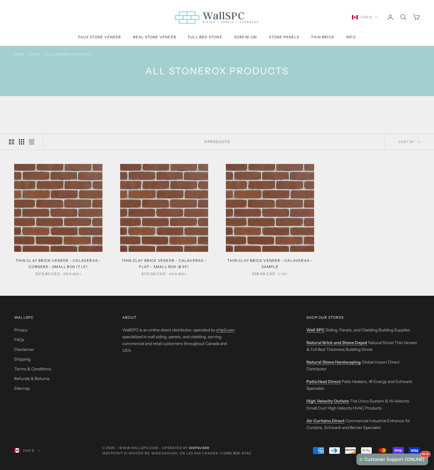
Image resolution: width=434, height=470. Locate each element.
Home (19, 54)
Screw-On (245, 37)
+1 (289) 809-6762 (235, 453)
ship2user (225, 330)
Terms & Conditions (32, 369)
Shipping (22, 359)
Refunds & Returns (32, 378)
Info (351, 37)
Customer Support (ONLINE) (396, 457)
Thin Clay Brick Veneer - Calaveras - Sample (269, 263)
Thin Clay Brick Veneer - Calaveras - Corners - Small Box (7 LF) (58, 263)
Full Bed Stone (205, 37)
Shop (35, 54)
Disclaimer (24, 349)
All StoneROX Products (68, 54)
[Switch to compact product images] (31, 142)
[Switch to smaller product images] (21, 142)
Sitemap (22, 388)
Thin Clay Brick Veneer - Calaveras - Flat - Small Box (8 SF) (164, 263)
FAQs (19, 339)
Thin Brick (322, 37)
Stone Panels (284, 37)
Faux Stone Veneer (99, 37)
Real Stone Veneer (154, 37)
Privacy (20, 330)
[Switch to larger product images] (11, 142)
